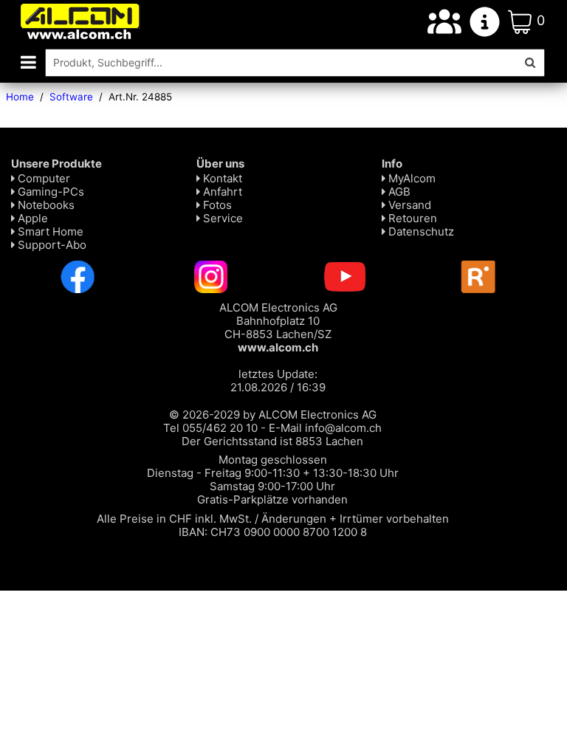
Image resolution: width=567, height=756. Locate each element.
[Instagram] (211, 276)
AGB (397, 192)
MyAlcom (410, 178)
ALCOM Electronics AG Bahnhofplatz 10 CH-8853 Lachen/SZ (278, 327)
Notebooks (45, 205)
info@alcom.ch (343, 428)
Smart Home (49, 231)
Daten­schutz (419, 231)
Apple (31, 218)
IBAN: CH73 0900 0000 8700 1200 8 (273, 532)
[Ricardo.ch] (478, 276)
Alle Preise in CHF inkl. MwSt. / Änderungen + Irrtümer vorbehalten (273, 519)
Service (221, 218)
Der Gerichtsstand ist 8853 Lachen (272, 441)
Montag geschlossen (273, 460)
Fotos (216, 205)
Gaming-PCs (49, 192)
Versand (408, 205)
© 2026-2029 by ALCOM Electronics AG (273, 415)
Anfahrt (221, 192)
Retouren (411, 218)
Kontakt (221, 178)
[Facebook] (77, 276)
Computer (42, 178)
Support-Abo (50, 245)
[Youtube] (345, 276)
